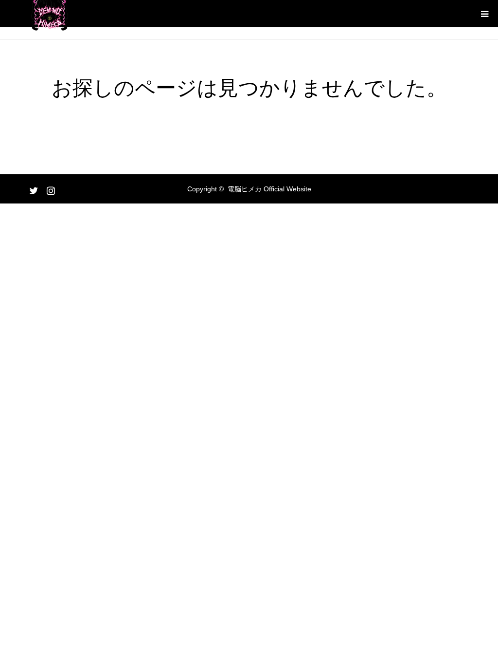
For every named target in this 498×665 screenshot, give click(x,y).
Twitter (32, 188)
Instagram (49, 188)
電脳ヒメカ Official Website (269, 189)
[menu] (484, 13)
